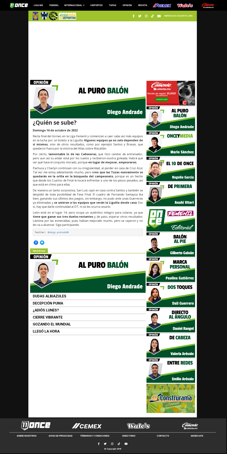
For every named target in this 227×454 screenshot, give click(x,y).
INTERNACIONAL (73, 5)
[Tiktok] (152, 16)
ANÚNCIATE (197, 435)
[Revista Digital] (67, 16)
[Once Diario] (35, 426)
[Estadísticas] (53, 16)
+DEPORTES (96, 5)
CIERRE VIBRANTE (48, 317)
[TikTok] (119, 444)
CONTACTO (163, 435)
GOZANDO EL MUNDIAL (52, 324)
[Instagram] (146, 16)
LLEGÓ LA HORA (46, 331)
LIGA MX (38, 5)
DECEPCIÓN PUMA (48, 303)
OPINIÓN (127, 5)
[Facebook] (98, 444)
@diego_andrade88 (58, 232)
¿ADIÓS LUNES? (46, 310)
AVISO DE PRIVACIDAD (60, 435)
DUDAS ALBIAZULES (49, 296)
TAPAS (112, 5)
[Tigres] (35, 16)
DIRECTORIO (128, 435)
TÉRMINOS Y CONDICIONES (94, 435)
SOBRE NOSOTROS (26, 435)
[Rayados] (44, 16)
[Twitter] (133, 16)
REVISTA (142, 5)
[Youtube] (159, 16)
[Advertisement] (112, 50)
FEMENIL (54, 5)
